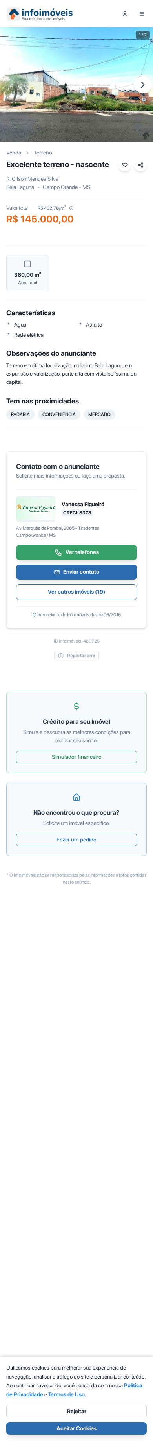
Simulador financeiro (77, 757)
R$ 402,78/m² (52, 208)
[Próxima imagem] (142, 84)
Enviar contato (81, 572)
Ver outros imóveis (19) (76, 592)
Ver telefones (82, 552)
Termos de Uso (66, 1394)
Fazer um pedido (76, 839)
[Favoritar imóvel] (124, 165)
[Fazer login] (124, 13)
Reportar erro (81, 655)
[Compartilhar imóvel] (140, 165)
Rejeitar (76, 1411)
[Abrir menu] (142, 13)
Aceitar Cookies (76, 1428)
